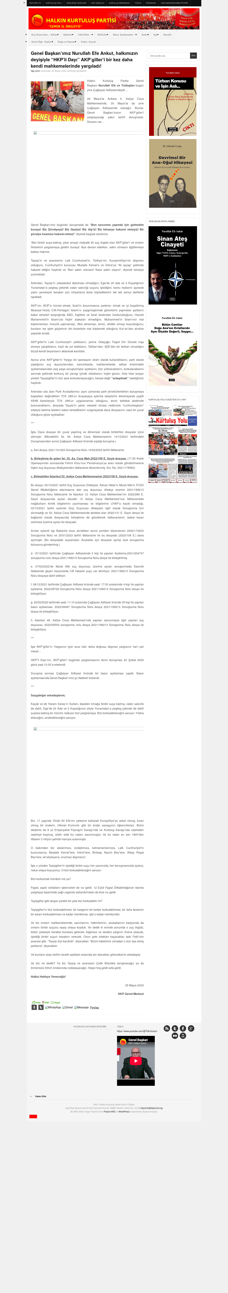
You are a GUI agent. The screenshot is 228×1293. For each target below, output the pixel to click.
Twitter (175, 1028)
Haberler (67, 34)
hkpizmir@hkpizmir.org (152, 1107)
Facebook (183, 1028)
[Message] (81, 1007)
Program (151, 3)
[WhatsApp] (53, 1007)
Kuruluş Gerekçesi (119, 3)
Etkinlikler (83, 34)
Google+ (191, 1028)
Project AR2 (110, 1111)
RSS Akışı (167, 1028)
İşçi (155, 34)
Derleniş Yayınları (76, 3)
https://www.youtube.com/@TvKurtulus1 (137, 1031)
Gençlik (167, 34)
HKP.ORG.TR (35, 3)
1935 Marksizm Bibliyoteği (174, 3)
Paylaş (94, 1007)
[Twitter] (41, 1007)
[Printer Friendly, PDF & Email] (46, 1002)
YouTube (183, 1036)
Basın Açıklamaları (123, 34)
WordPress (124, 1111)
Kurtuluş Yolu (54, 3)
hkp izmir (35, 70)
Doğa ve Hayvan (66, 41)
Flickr (175, 1036)
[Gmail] (68, 1007)
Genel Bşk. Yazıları (41, 41)
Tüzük (138, 3)
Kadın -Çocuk (88, 41)
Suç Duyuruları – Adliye (44, 34)
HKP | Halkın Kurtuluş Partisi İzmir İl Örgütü (114, 18)
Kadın (145, 34)
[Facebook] (34, 1007)
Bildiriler (102, 34)
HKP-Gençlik (97, 3)
